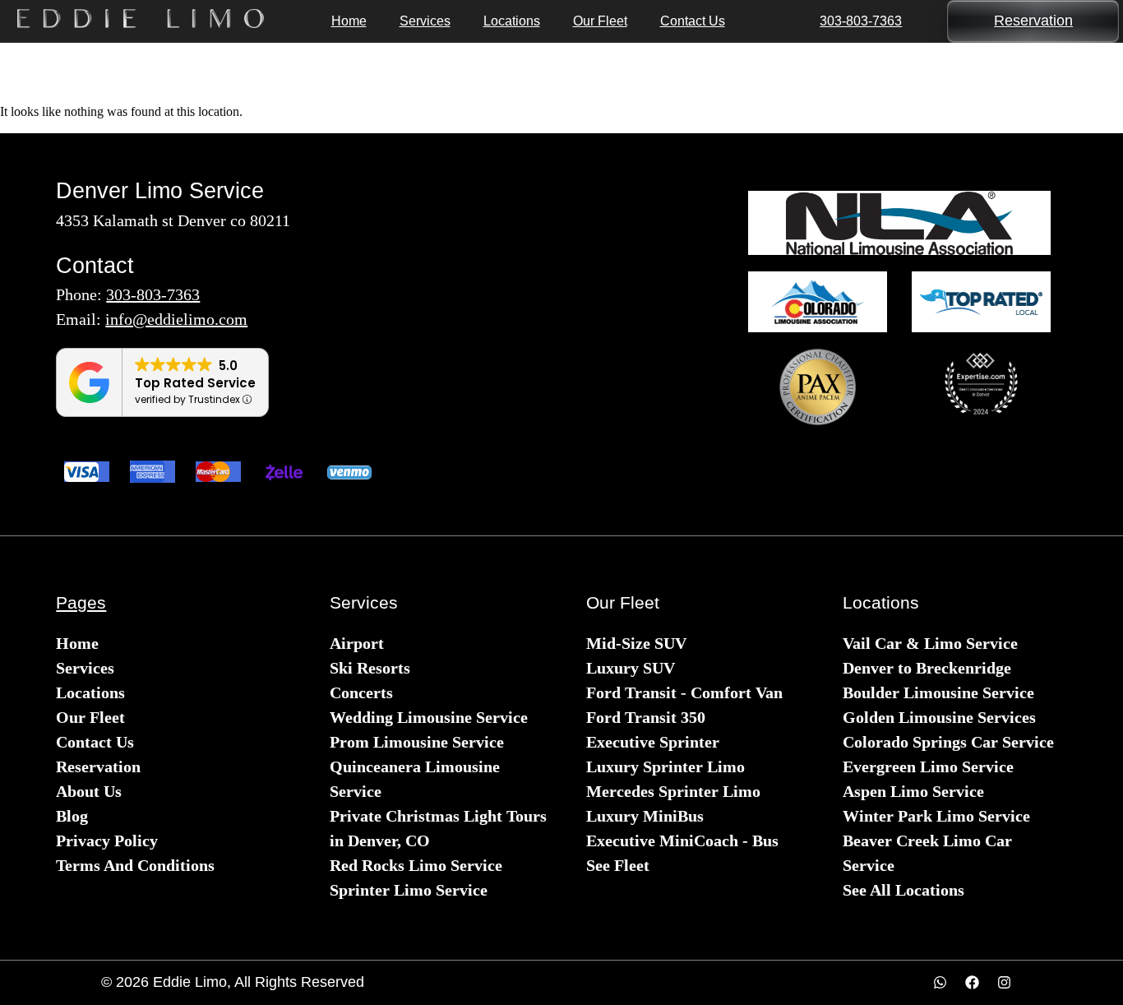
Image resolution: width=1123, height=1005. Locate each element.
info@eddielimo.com (176, 319)
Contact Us (692, 21)
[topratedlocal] (981, 302)
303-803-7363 (861, 21)
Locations (511, 21)
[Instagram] (1005, 983)
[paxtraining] (817, 387)
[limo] (899, 223)
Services (425, 21)
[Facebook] (973, 983)
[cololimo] (817, 302)
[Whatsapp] (940, 983)
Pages (81, 602)
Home (349, 21)
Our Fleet (600, 21)
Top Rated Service (195, 382)
